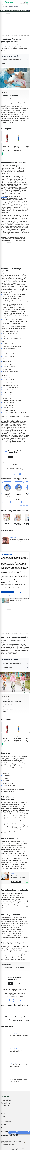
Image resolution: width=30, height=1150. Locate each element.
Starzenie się (8, 758)
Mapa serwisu (4, 1119)
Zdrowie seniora (14, 35)
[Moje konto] (27, 2)
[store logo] (9, 2)
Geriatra (11, 848)
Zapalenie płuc (5, 176)
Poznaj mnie (6, 502)
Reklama (3, 1124)
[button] (3, 2)
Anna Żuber (7, 642)
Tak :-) (10, 457)
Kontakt (3, 1113)
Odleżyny (4, 197)
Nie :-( (19, 457)
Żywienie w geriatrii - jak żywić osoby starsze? (14, 968)
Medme (2, 35)
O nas (2, 1111)
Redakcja (3, 1116)
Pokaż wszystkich (24, 505)
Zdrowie (7, 35)
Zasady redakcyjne (6, 1122)
